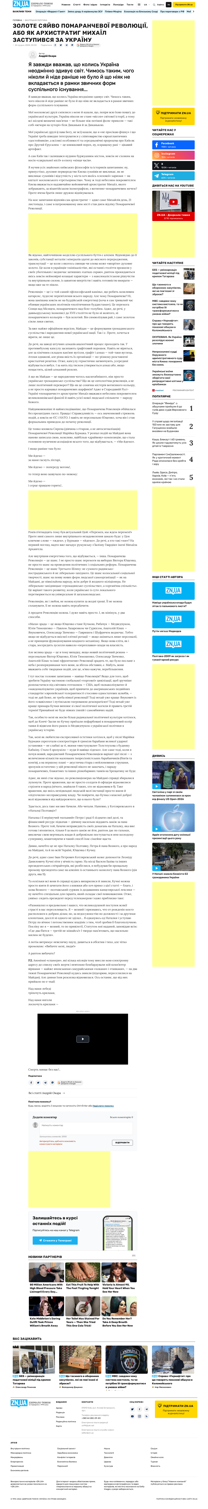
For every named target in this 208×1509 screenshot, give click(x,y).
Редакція (60, 1412)
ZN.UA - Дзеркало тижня (173, 215)
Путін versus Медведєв (166, 631)
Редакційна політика (66, 1421)
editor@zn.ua (88, 1433)
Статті (76, 4)
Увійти (160, 5)
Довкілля (108, 1457)
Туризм (154, 1462)
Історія (154, 1453)
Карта (59, 1426)
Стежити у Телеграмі (57, 1240)
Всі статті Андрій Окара (45, 1093)
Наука (107, 1448)
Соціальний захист (66, 1448)
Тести (130, 4)
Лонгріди (118, 4)
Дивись (158, 756)
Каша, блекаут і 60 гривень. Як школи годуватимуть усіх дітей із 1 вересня (169, 443)
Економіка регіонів (19, 1470)
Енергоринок (17, 1462)
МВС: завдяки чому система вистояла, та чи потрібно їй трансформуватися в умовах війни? (167, 307)
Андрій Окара (47, 56)
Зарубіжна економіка (67, 1453)
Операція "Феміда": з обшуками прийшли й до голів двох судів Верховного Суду (169, 408)
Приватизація (17, 1466)
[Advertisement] (82, 233)
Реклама (60, 1417)
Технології (109, 1453)
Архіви (59, 1408)
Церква (107, 1462)
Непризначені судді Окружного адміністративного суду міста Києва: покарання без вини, (167, 358)
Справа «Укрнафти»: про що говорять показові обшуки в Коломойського (165, 325)
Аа (169, 5)
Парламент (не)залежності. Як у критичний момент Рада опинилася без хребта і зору (169, 459)
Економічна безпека (67, 1462)
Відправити (122, 1142)
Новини (66, 4)
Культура (108, 1466)
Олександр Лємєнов (26, 1387)
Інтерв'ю (105, 4)
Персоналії (62, 1466)
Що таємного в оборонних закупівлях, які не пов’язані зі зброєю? (166, 289)
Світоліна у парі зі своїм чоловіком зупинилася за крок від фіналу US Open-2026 (171, 795)
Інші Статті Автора (167, 577)
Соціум (154, 1448)
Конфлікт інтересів (66, 1457)
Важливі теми (22, 11)
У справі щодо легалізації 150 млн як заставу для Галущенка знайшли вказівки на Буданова (167, 426)
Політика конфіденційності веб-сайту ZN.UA (176, 1499)
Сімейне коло (157, 1457)
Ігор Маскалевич (163, 1387)
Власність (155, 1466)
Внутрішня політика (20, 1448)
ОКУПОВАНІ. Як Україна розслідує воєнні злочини (167, 340)
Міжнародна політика (21, 1453)
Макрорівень (17, 1457)
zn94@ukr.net (88, 1425)
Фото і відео (90, 4)
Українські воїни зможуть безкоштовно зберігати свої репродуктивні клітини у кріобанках (167, 378)
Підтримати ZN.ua (184, 5)
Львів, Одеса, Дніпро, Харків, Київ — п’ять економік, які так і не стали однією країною (168, 477)
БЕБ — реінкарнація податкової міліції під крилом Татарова (165, 273)
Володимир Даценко (72, 1387)
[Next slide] (193, 11)
